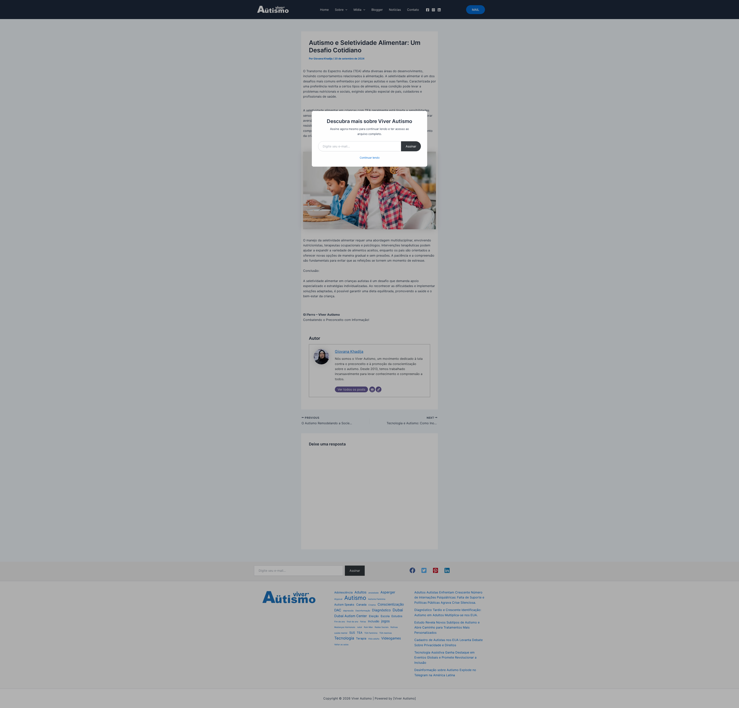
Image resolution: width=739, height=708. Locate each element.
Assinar (411, 146)
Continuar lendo (370, 157)
